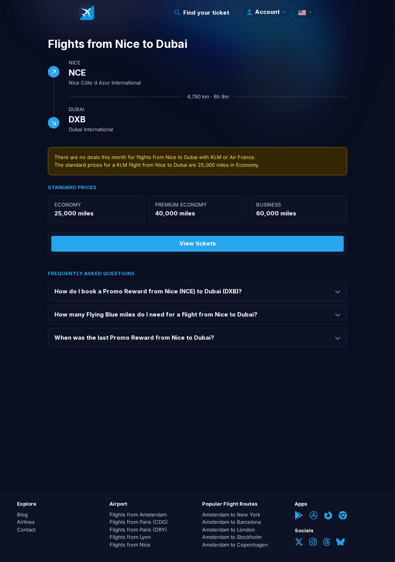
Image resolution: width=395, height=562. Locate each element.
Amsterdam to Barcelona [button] (231, 522)
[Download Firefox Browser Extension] (328, 516)
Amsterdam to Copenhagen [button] (235, 545)
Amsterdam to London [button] (228, 529)
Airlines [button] (26, 522)
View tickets (197, 243)
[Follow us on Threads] (326, 543)
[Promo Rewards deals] (86, 12)
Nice (75, 62)
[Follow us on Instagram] (313, 543)
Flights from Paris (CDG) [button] (139, 522)
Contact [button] (26, 529)
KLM (216, 157)
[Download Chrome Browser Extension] (343, 516)
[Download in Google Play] (299, 516)
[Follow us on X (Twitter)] (299, 543)
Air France (242, 157)
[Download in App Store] (313, 516)
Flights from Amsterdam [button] (138, 514)
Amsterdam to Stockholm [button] (232, 537)
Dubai (76, 109)
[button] (202, 12)
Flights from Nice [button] (130, 545)
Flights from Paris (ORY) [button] (138, 529)
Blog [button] (22, 514)
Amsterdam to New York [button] (231, 514)
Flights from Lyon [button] (130, 537)
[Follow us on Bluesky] (340, 543)
